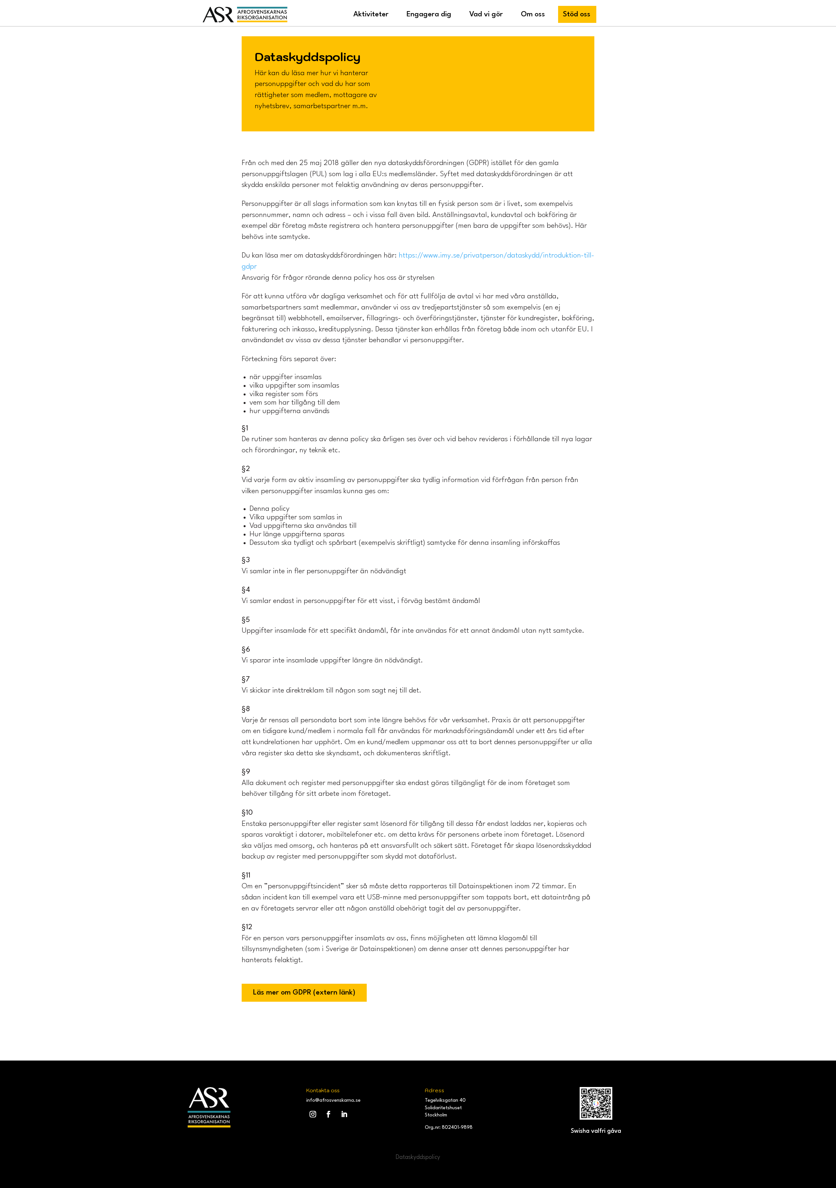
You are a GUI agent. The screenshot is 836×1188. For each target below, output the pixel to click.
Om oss (533, 14)
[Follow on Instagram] (312, 1114)
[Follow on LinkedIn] (344, 1114)
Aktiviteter (371, 14)
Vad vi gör (486, 14)
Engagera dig (429, 14)
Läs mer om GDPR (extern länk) (304, 992)
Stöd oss (576, 14)
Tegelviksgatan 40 (445, 1100)
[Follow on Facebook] (328, 1114)
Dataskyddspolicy (418, 1157)
